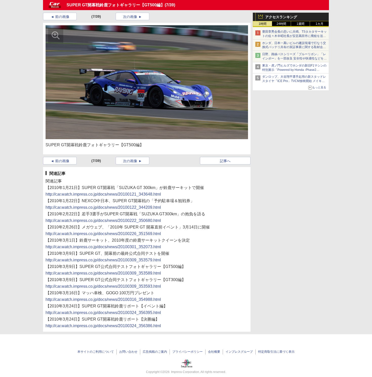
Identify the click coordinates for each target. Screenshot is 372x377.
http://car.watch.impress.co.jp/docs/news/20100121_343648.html (103, 194)
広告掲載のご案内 (155, 351)
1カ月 (319, 24)
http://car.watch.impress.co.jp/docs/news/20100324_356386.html (103, 326)
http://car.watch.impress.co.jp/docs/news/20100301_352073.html (103, 247)
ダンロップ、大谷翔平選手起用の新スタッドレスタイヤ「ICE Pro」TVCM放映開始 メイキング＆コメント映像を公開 (294, 81)
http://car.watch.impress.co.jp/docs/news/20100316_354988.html (103, 299)
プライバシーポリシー (187, 351)
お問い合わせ (128, 351)
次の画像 (130, 17)
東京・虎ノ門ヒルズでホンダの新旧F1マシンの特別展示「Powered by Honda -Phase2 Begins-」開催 (294, 70)
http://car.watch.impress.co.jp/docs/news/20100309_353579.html (103, 260)
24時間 (281, 24)
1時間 (262, 24)
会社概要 (214, 351)
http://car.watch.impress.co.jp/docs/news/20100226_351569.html (103, 234)
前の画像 (62, 17)
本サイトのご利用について (95, 351)
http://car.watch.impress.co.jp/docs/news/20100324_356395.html (103, 312)
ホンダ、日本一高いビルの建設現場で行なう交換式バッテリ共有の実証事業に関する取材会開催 (294, 47)
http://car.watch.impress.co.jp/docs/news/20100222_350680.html (103, 220)
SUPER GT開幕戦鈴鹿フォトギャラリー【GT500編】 (116, 5)
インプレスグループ (239, 351)
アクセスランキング (281, 17)
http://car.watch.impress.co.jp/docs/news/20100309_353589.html (103, 273)
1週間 (300, 24)
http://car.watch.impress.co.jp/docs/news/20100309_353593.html (103, 286)
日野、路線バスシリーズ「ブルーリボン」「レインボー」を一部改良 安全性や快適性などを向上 (294, 58)
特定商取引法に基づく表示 (276, 351)
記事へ (225, 161)
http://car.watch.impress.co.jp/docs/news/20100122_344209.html (103, 207)
